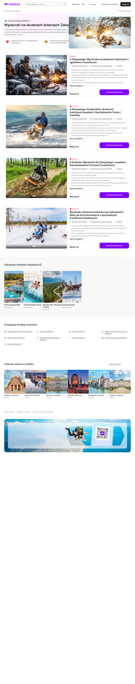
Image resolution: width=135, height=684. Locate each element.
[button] (12, 11)
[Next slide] (129, 264)
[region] (36, 75)
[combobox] (46, 4)
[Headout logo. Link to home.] (12, 4)
